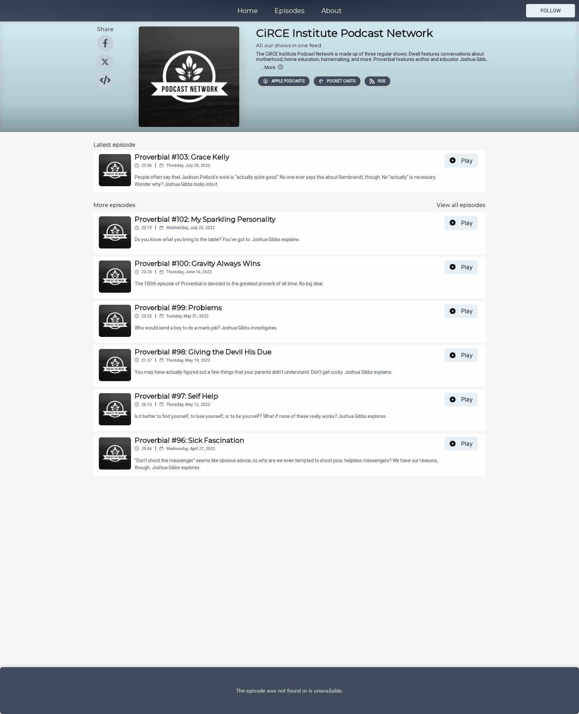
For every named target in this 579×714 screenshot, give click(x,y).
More (268, 67)
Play (467, 160)
